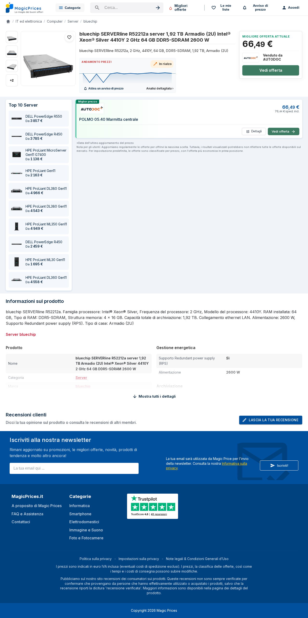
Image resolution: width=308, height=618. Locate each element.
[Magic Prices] (27, 7)
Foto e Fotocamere (86, 537)
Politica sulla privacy (96, 559)
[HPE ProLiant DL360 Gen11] (17, 280)
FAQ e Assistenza (27, 513)
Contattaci (21, 521)
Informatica (79, 505)
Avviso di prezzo (260, 7)
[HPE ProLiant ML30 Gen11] (17, 262)
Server (73, 21)
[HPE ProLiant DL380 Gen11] (17, 191)
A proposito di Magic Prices (37, 505)
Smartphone (80, 513)
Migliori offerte (180, 8)
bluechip (90, 21)
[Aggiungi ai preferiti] (69, 37)
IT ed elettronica (29, 21)
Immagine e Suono (86, 530)
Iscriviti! (282, 465)
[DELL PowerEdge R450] (17, 136)
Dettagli (256, 131)
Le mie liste (225, 7)
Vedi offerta (270, 70)
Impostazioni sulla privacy (139, 559)
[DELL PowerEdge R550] (17, 119)
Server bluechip (21, 334)
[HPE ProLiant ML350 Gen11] (17, 226)
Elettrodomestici (84, 521)
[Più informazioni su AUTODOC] (251, 57)
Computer (55, 21)
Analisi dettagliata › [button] (159, 88)
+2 (12, 80)
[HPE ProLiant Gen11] (17, 173)
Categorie (73, 8)
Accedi (293, 7)
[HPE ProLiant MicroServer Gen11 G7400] (17, 155)
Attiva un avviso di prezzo (105, 88)
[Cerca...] (126, 8)
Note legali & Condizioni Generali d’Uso (197, 559)
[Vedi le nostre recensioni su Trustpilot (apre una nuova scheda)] (153, 516)
